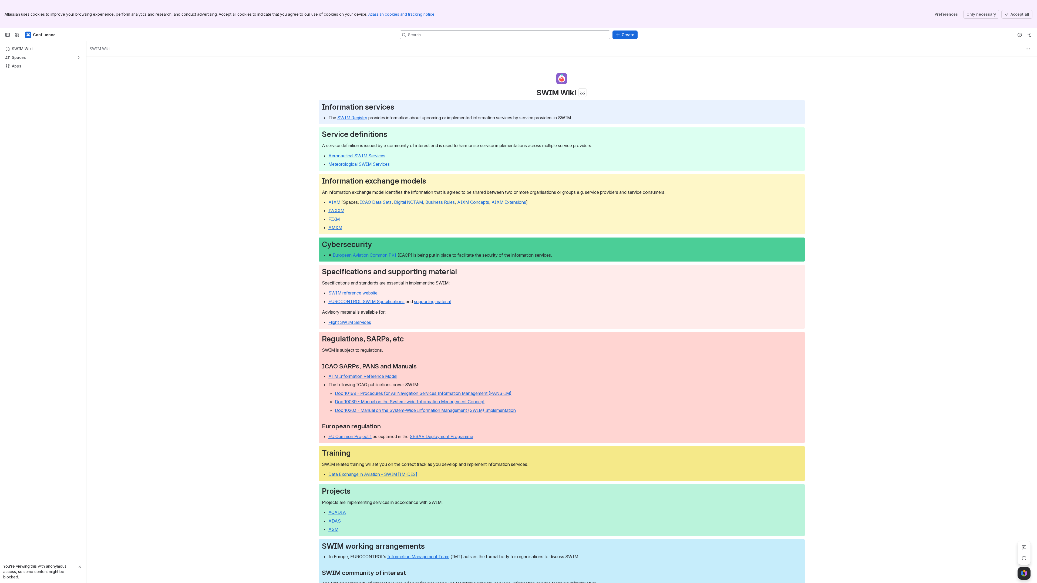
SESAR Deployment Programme (441, 436)
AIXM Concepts (472, 202)
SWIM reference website (353, 293)
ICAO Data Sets (376, 202)
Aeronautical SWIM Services (356, 155)
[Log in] (1029, 34)
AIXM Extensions (508, 202)
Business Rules (440, 202)
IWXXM (336, 210)
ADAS (334, 521)
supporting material (432, 301)
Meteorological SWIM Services (359, 164)
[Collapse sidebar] (7, 34)
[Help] (1019, 34)
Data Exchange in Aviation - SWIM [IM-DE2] (372, 474)
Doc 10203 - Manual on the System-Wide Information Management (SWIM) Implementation (425, 410)
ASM (333, 529)
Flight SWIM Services (349, 322)
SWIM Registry (352, 117)
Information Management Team (418, 556)
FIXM (334, 219)
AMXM (335, 227)
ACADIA (337, 512)
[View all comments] (1024, 547)
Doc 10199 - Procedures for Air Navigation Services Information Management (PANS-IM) (423, 393)
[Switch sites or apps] (17, 34)
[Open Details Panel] (1024, 558)
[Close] (79, 567)
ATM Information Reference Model (362, 376)
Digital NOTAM (408, 202)
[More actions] (1027, 49)
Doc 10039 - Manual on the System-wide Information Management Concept (409, 401)
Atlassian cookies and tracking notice (401, 14)
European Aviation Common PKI (364, 255)
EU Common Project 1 (350, 436)
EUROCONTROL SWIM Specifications (366, 301)
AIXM (334, 202)
